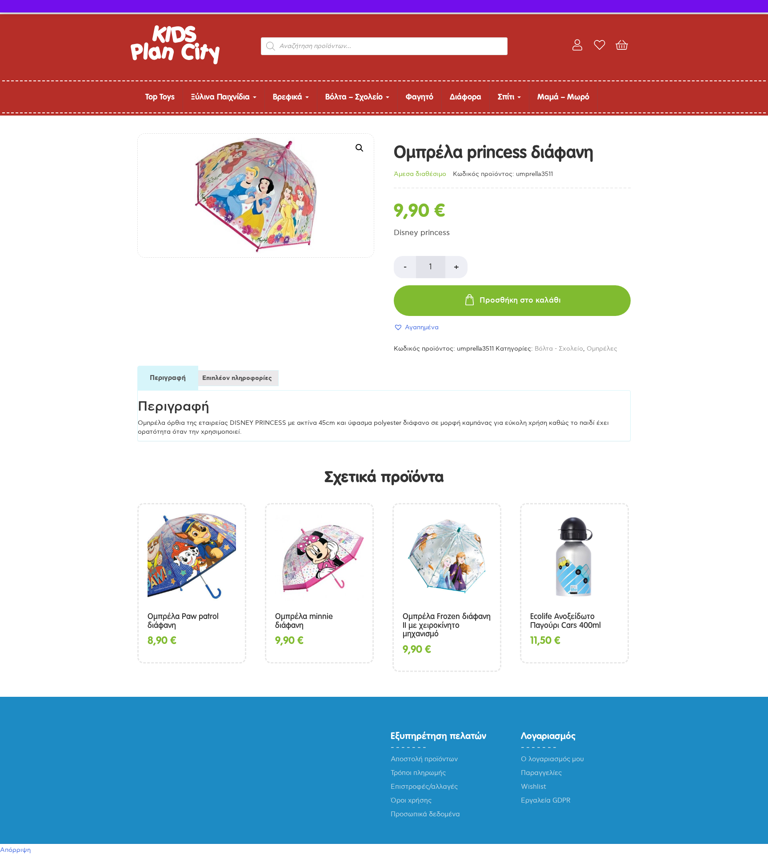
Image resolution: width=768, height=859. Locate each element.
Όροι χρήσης (411, 800)
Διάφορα (465, 96)
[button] (360, 148)
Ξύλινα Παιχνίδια (221, 96)
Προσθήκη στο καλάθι (520, 300)
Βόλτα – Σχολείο (355, 96)
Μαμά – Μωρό (563, 96)
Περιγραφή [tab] (168, 378)
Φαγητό (419, 96)
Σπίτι (507, 96)
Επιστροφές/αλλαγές (424, 787)
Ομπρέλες (602, 348)
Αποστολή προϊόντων (424, 759)
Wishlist (533, 787)
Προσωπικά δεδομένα (425, 814)
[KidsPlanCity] (175, 62)
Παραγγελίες (541, 773)
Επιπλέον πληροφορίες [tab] (237, 378)
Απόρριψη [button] (15, 850)
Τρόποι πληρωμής (418, 773)
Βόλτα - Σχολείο (559, 348)
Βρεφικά (288, 96)
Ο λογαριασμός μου (552, 759)
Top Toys (160, 96)
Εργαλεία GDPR (546, 800)
